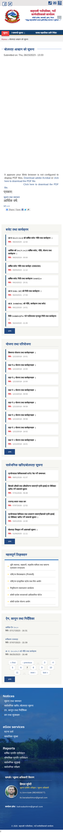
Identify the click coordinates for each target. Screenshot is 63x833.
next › (33, 672)
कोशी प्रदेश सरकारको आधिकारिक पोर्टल (26, 595)
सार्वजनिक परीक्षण (12, 767)
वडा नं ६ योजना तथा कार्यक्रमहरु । (22, 377)
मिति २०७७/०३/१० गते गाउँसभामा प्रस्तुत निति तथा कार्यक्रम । (32, 317)
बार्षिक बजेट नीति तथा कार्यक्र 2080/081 (24, 266)
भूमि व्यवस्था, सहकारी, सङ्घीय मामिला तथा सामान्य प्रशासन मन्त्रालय (29, 566)
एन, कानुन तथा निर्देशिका (15, 710)
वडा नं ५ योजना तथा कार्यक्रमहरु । (22, 390)
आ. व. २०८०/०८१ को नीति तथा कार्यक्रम (20, 651)
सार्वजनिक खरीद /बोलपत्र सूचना (18, 705)
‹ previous (27, 662)
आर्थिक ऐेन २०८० (11, 627)
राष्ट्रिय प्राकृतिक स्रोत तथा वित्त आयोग (25, 581)
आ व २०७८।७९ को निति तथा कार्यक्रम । (25, 291)
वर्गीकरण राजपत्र (11, 639)
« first (13, 662)
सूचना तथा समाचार (12, 197)
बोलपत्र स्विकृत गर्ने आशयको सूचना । (23, 529)
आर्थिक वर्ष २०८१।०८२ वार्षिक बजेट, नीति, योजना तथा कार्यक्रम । (30, 252)
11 (17, 672)
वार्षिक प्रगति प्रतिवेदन (14, 753)
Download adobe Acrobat (37, 178)
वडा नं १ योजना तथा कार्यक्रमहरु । (22, 440)
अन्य (9, 331)
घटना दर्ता (8, 731)
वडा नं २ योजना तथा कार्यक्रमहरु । (22, 427)
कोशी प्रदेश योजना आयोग (20, 601)
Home (4, 39)
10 (51, 667)
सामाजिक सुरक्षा (11, 736)
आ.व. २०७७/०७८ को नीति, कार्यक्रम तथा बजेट (27, 303)
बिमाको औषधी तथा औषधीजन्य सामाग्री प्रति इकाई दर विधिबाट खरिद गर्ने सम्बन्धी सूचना (32, 487)
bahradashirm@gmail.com (30, 806)
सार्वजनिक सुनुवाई (12, 762)
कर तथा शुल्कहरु (12, 715)
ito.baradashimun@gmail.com (33, 797)
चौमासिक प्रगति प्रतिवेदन (16, 757)
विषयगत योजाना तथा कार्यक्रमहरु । (22, 352)
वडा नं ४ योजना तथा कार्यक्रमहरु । (22, 402)
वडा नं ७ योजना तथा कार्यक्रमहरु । (22, 365)
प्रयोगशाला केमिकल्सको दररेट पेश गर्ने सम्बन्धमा (26, 473)
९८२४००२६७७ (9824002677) (32, 792)
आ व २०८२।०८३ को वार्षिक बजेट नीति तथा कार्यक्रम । (30, 238)
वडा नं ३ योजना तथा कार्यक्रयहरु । (22, 415)
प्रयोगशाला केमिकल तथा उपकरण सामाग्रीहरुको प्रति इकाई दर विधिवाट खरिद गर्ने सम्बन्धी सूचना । (31, 515)
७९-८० (7, 206)
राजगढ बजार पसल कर (17, 501)
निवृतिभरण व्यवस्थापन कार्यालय (22, 588)
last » (45, 672)
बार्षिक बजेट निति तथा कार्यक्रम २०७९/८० (25, 278)
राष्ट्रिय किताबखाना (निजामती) (22, 574)
